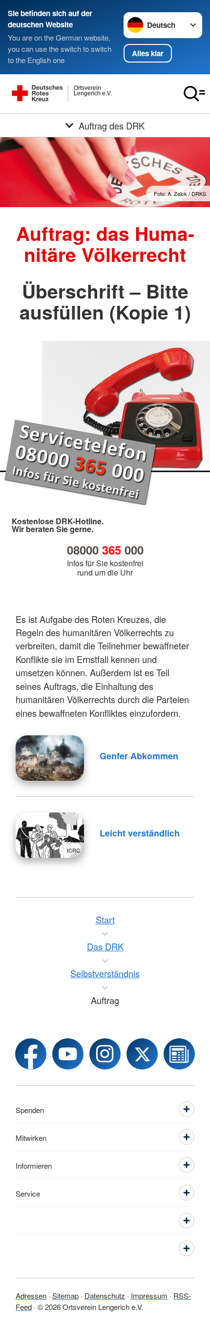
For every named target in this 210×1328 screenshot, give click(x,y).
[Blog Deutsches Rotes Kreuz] (179, 1054)
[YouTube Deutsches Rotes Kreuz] (68, 1054)
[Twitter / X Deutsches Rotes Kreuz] (142, 1054)
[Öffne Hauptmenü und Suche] (194, 94)
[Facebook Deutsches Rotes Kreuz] (30, 1054)
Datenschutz (104, 1295)
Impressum (149, 1295)
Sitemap (65, 1295)
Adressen (31, 1295)
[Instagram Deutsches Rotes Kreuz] (105, 1054)
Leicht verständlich (140, 833)
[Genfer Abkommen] (50, 758)
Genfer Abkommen (139, 756)
